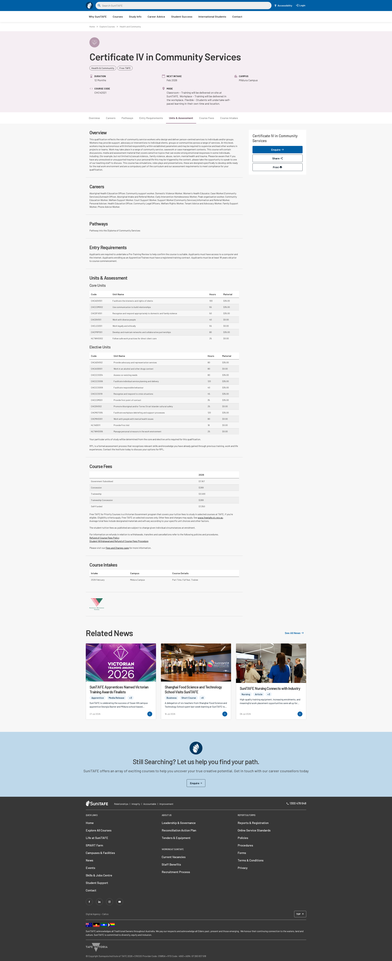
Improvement (166, 803)
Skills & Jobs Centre (99, 875)
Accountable (149, 803)
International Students (212, 16)
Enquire (194, 783)
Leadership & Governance (179, 823)
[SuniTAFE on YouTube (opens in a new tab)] (119, 901)
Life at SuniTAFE (97, 838)
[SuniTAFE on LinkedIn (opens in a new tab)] (99, 901)
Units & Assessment (181, 118)
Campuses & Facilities (100, 853)
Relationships (121, 803)
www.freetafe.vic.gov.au (210, 517)
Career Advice (156, 16)
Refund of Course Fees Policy (104, 537)
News (89, 860)
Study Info (135, 16)
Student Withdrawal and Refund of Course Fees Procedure (118, 541)
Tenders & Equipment (176, 838)
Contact (237, 16)
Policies (243, 838)
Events (90, 868)
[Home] (89, 5)
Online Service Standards (254, 830)
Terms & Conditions (251, 860)
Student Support (97, 883)
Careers (110, 118)
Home (92, 26)
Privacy (243, 868)
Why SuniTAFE (98, 16)
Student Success (181, 16)
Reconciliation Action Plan (179, 830)
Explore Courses (107, 26)
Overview (94, 118)
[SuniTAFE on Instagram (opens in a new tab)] (109, 901)
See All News (292, 633)
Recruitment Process (176, 872)
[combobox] (186, 5)
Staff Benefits (171, 864)
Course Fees (206, 118)
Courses (118, 16)
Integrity (136, 803)
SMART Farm (94, 845)
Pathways (127, 118)
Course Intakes (229, 118)
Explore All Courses (98, 830)
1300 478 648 (298, 803)
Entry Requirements (151, 118)
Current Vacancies (174, 857)
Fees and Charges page (117, 547)
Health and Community (130, 26)
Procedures (245, 845)
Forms (242, 853)
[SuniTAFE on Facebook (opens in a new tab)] (89, 901)
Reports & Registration (253, 823)
